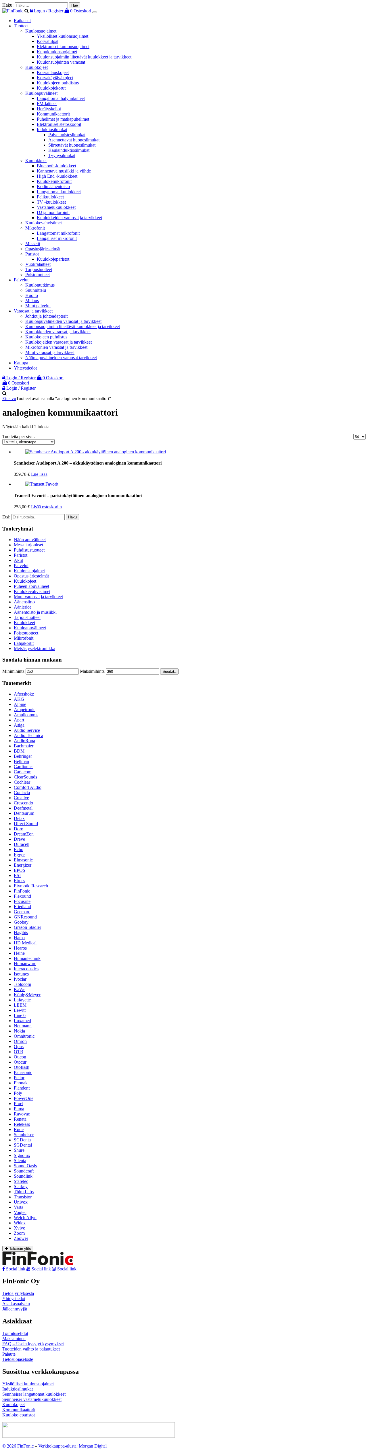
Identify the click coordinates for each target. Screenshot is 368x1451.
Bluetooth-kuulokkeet (56, 165)
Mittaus (32, 300)
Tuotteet (21, 25)
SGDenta (22, 1139)
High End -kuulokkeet (57, 176)
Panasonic (23, 1072)
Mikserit (32, 243)
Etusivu (9, 398)
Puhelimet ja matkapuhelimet (63, 119)
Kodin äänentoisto (53, 186)
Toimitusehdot (15, 1333)
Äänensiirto (24, 601)
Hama (19, 937)
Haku (72, 517)
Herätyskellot (49, 108)
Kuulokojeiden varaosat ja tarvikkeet (58, 342)
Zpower (21, 1238)
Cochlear (22, 782)
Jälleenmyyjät (14, 1308)
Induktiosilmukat (52, 129)
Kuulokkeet (36, 160)
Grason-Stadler (27, 927)
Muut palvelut (38, 305)
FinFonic (22, 891)
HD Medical (25, 942)
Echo (18, 849)
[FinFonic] (13, 10)
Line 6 (20, 1015)
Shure (19, 1150)
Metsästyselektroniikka (34, 648)
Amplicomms (26, 714)
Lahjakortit (24, 643)
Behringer (23, 756)
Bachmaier (23, 745)
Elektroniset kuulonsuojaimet (63, 46)
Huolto (31, 295)
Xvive (19, 1227)
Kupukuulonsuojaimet (57, 51)
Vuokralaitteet (38, 264)
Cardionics (23, 766)
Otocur (20, 1062)
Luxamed (22, 1020)
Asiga (19, 725)
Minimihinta (13, 671)
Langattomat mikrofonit (58, 233)
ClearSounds (25, 776)
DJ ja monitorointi (53, 212)
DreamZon (24, 833)
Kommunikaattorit (53, 113)
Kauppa (21, 362)
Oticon (20, 1056)
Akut (18, 560)
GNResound (25, 916)
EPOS (19, 870)
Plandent (22, 1088)
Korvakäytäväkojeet (55, 77)
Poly (18, 1093)
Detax (19, 818)
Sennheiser (24, 1134)
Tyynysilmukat (61, 155)
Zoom (19, 1233)
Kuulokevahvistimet (43, 222)
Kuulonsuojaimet (40, 31)
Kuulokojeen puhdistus (58, 82)
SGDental (23, 1145)
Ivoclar (20, 979)
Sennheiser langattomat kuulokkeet (34, 1394)
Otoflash (21, 1067)
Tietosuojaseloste (17, 1359)
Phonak (21, 1082)
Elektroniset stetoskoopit (59, 124)
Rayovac (22, 1113)
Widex (20, 1222)
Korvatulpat (47, 41)
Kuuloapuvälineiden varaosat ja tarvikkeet (63, 321)
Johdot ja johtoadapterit (46, 316)
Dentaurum (24, 813)
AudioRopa (24, 740)
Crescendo (23, 802)
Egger (19, 854)
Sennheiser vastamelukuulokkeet (32, 1399)
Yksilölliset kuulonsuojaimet (62, 36)
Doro (18, 828)
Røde (19, 1129)
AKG (19, 699)
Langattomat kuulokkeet (59, 191)
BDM (19, 751)
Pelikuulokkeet (50, 196)
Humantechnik (27, 958)
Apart (19, 719)
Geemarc (22, 911)
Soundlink (23, 1176)
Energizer (22, 865)
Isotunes (21, 973)
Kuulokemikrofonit (54, 181)
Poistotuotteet (37, 274)
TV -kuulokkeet (51, 202)
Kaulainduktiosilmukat (68, 150)
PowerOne (23, 1098)
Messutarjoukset (28, 544)
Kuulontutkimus (40, 285)
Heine (19, 953)
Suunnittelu (35, 290)
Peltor (19, 1077)
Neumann (23, 1025)
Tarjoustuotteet (38, 269)
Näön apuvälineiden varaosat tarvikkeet (61, 357)
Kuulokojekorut (51, 88)
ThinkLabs (24, 1191)
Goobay (21, 922)
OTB (18, 1051)
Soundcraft (24, 1170)
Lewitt (20, 1010)
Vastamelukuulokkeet (56, 207)
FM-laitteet (47, 103)
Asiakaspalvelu (16, 1303)
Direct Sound (26, 823)
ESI (17, 875)
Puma (19, 1108)
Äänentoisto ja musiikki (35, 612)
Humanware (25, 963)
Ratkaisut (22, 20)
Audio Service (27, 730)
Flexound (22, 896)
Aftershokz (24, 694)
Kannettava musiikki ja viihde (64, 170)
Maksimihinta (92, 671)
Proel (18, 1103)
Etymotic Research (31, 885)
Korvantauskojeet (53, 72)
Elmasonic (23, 859)
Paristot (32, 253)
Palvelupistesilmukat (66, 134)
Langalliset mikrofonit (57, 238)
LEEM (20, 1005)
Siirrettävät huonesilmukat (71, 145)
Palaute (9, 1354)
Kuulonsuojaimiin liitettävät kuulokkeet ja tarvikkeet (84, 56)
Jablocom (22, 984)
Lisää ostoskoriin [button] (46, 506)
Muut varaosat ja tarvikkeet (49, 352)
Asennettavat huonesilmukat (73, 139)
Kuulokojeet (36, 67)
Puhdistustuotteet (29, 550)
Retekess (22, 1124)
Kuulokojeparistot (53, 259)
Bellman (21, 761)
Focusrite (22, 901)
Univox (21, 1202)
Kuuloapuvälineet (41, 93)
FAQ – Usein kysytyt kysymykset (33, 1343)
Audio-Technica (28, 735)
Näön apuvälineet (30, 539)
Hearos (20, 948)
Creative (21, 797)
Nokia (19, 1030)
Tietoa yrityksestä (18, 1293)
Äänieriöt (22, 607)
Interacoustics (26, 968)
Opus (19, 1046)
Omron (20, 1041)
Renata (20, 1119)
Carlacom (22, 771)
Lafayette (22, 999)
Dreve (19, 839)
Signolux (22, 1155)
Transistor (23, 1196)
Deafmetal (23, 808)
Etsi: (6, 516)
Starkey (21, 1186)
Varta (18, 1207)
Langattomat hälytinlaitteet (61, 98)
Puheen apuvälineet (31, 586)
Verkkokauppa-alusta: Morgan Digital (72, 1446)
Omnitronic (24, 1036)
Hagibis (21, 932)
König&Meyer (27, 994)
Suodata (169, 671)
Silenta (20, 1160)
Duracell (21, 844)
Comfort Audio (27, 787)
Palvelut (21, 279)
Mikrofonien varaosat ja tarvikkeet (56, 347)
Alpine (20, 704)
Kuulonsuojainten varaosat (61, 62)
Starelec (21, 1181)
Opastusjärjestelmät (42, 248)
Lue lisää (39, 474)
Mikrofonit (35, 228)
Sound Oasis (25, 1165)
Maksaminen (14, 1338)
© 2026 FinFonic (18, 1446)
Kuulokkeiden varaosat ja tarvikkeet (69, 217)
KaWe (19, 989)
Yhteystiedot (25, 367)
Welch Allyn (25, 1217)
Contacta (22, 792)
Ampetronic (24, 709)
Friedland (22, 906)
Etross (19, 880)
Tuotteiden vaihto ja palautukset (31, 1348)
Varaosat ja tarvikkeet (33, 310)
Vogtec (20, 1212)
